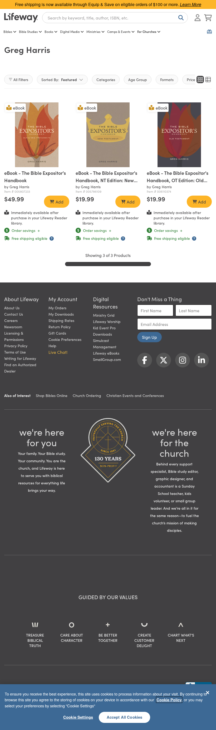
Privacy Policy (15, 345)
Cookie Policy (169, 699)
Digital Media (70, 31)
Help (52, 345)
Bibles (7, 31)
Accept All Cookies (125, 717)
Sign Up (149, 337)
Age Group (137, 79)
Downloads (102, 334)
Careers (11, 320)
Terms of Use (15, 352)
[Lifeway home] (21, 17)
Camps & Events (118, 31)
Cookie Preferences (64, 339)
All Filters (20, 79)
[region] (108, 707)
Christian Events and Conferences (135, 395)
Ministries (93, 31)
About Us (11, 307)
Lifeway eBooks (106, 353)
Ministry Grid (104, 315)
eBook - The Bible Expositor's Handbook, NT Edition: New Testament (106, 180)
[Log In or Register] (197, 17)
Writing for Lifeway (20, 358)
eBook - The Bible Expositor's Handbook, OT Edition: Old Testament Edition (177, 180)
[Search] (180, 17)
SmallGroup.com (107, 359)
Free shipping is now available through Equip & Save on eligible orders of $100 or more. (108, 4)
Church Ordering (87, 395)
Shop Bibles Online (51, 395)
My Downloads (61, 314)
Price (191, 79)
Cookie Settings (78, 717)
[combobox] (115, 17)
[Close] (207, 692)
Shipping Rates (61, 320)
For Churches (146, 31)
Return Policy (59, 326)
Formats (167, 79)
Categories (105, 79)
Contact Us (13, 314)
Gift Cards (57, 333)
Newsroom (13, 326)
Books (49, 31)
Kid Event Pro (104, 327)
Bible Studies (28, 31)
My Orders (57, 307)
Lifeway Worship (107, 321)
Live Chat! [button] (57, 352)
